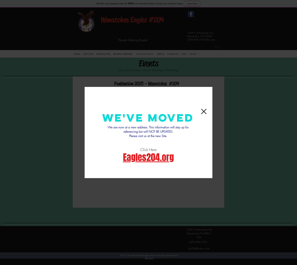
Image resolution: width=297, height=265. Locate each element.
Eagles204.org (148, 157)
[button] (204, 111)
